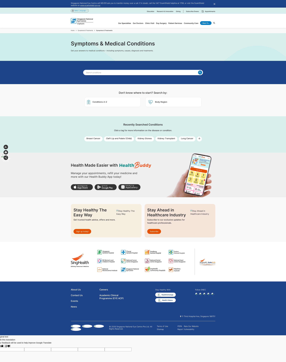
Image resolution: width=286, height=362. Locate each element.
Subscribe (154, 231)
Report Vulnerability (186, 329)
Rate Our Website (191, 326)
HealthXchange (167, 295)
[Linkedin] (200, 294)
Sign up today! (82, 231)
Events (74, 301)
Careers (103, 289)
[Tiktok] (208, 294)
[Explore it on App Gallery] (129, 187)
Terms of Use (162, 326)
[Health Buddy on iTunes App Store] (82, 187)
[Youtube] (212, 294)
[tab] (112, 102)
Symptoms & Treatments (85, 30)
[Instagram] (204, 294)
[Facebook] (196, 294)
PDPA (180, 326)
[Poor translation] (7, 346)
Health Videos (167, 300)
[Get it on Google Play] (106, 187)
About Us (76, 289)
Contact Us (77, 295)
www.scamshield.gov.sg (90, 5)
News (74, 306)
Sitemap (160, 329)
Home (73, 30)
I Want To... (206, 23)
